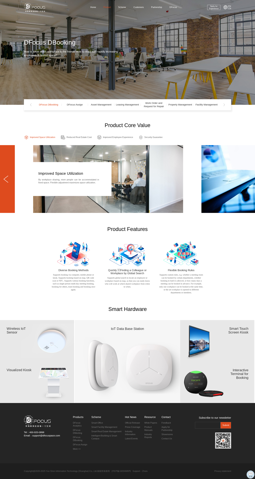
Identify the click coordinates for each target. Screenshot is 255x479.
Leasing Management (127, 104)
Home (93, 7)
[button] (30, 104)
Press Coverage (132, 427)
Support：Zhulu (140, 471)
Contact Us (167, 438)
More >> (77, 449)
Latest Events (131, 438)
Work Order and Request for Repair (154, 105)
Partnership (156, 7)
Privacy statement (222, 471)
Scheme (122, 7)
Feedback (166, 423)
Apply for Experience (214, 7)
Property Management (180, 104)
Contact (166, 417)
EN (229, 6)
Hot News (130, 417)
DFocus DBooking (48, 104)
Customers (138, 7)
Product (107, 7)
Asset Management (101, 104)
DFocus (173, 7)
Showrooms (167, 434)
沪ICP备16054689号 (121, 471)
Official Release (132, 423)
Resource (150, 417)
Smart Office (97, 423)
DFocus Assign (75, 104)
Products (78, 417)
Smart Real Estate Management (106, 431)
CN (229, 8)
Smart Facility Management (104, 427)
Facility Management (207, 104)
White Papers (150, 423)
